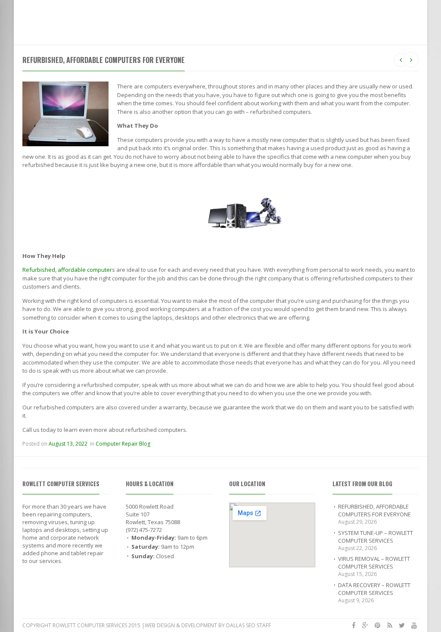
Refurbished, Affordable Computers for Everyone (374, 510)
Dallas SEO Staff (248, 625)
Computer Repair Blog (123, 443)
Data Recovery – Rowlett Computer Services (374, 589)
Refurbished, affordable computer (67, 270)
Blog (197, 20)
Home (115, 20)
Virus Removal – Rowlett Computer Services (374, 562)
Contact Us (227, 20)
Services (141, 20)
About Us (172, 20)
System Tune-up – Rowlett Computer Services (375, 536)
